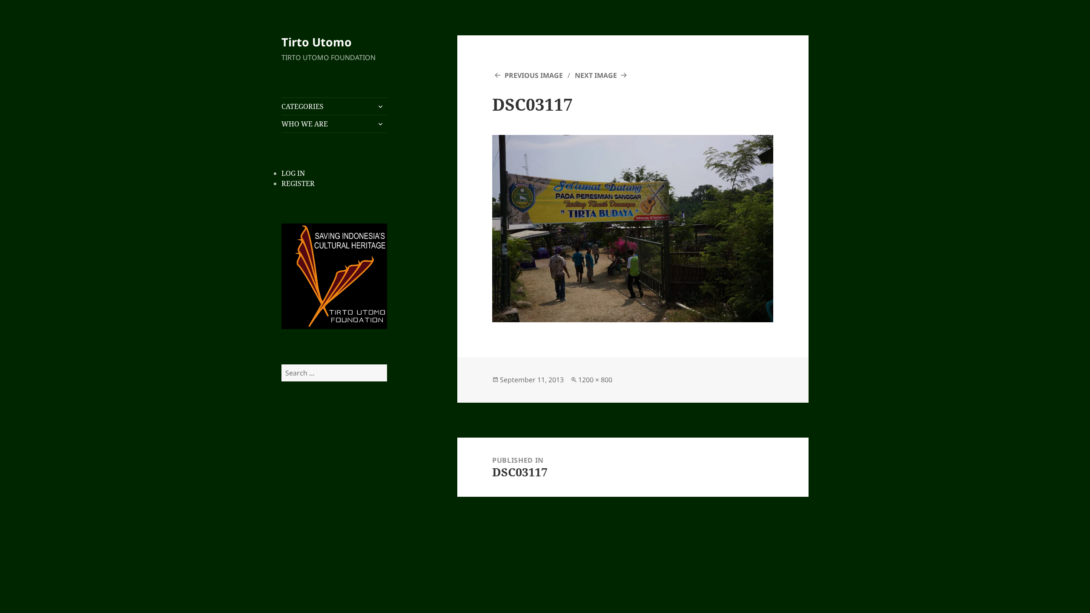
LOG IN (293, 173)
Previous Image (534, 75)
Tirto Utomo (316, 42)
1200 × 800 (595, 379)
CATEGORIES (302, 106)
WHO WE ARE (304, 124)
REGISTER (298, 183)
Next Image (596, 75)
